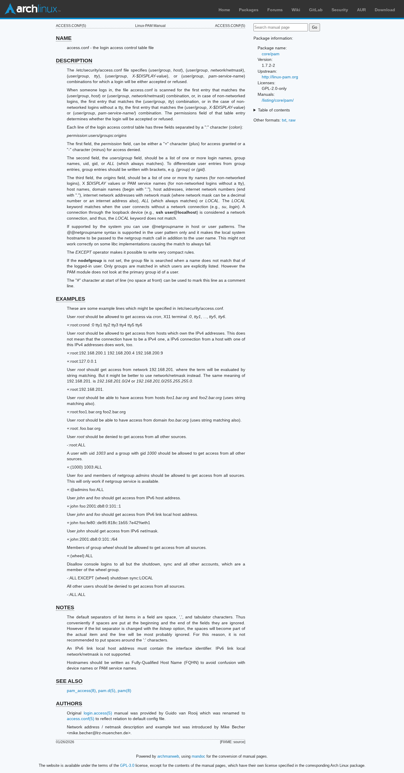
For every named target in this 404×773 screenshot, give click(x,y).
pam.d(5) (106, 690)
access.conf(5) (80, 718)
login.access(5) (98, 713)
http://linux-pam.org (280, 76)
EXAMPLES (70, 299)
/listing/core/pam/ (278, 100)
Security (340, 9)
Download (385, 9)
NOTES (65, 607)
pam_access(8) (81, 690)
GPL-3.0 (127, 765)
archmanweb (168, 756)
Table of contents (274, 110)
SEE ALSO (69, 681)
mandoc (198, 756)
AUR (361, 9)
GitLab (316, 9)
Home (224, 9)
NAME (64, 38)
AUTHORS (69, 703)
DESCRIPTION (74, 61)
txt (284, 120)
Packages (248, 9)
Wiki (296, 9)
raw (292, 120)
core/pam (270, 53)
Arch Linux (32, 9)
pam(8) (124, 690)
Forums (275, 9)
